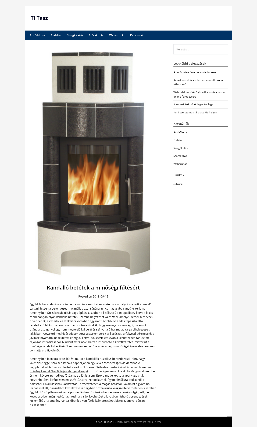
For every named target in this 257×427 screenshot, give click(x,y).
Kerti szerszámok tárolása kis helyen (195, 112)
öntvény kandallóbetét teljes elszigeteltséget (59, 371)
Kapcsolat (136, 35)
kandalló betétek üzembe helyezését (80, 317)
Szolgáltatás (75, 35)
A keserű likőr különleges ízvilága (193, 104)
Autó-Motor (37, 35)
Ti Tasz (39, 17)
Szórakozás (96, 35)
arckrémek (178, 184)
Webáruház (117, 35)
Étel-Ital (56, 35)
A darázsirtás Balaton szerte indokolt (195, 72)
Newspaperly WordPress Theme (143, 422)
